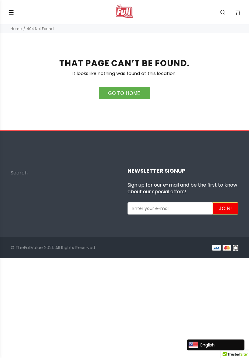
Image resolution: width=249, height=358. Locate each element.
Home (16, 28)
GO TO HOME (124, 93)
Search (19, 172)
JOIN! (225, 208)
